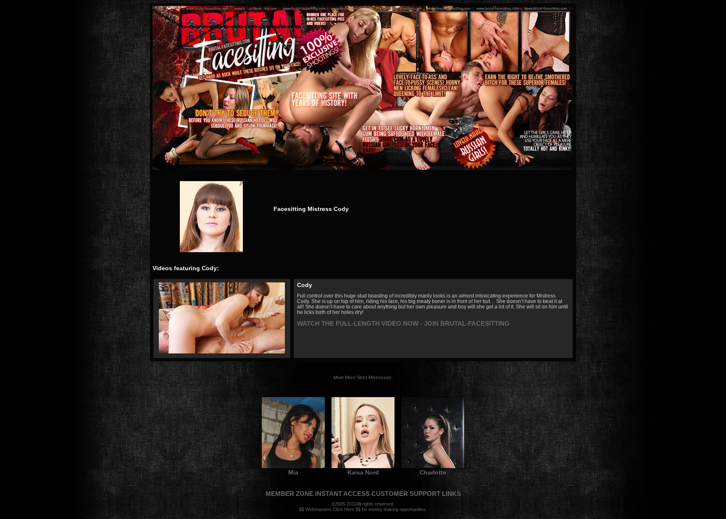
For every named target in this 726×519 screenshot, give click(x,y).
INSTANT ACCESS (342, 493)
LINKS (451, 493)
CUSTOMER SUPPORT (405, 493)
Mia (293, 472)
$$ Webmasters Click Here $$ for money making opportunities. (363, 509)
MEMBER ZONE (289, 493)
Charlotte (433, 472)
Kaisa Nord (363, 472)
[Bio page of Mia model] (293, 466)
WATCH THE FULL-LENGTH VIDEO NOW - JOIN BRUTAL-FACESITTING (403, 323)
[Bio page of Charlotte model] (433, 466)
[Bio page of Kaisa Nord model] (363, 466)
